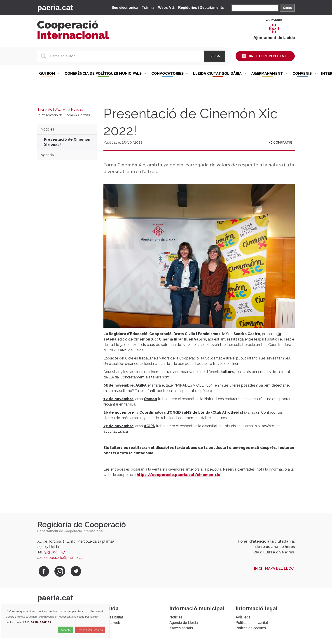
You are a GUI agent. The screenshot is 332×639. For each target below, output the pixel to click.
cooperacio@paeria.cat (63, 557)
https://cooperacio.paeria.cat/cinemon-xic (178, 475)
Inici (41, 109)
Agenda (47, 155)
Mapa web (111, 623)
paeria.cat (55, 7)
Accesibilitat (113, 617)
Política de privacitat (252, 623)
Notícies (77, 109)
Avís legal (243, 617)
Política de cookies (251, 628)
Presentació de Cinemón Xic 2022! (67, 142)
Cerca (287, 7)
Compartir (282, 142)
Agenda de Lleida (183, 623)
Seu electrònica (125, 7)
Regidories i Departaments (201, 7)
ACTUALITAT (57, 109)
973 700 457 (54, 552)
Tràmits (148, 7)
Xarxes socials (181, 628)
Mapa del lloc (279, 568)
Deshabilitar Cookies (90, 630)
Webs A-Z (166, 7)
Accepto (65, 630)
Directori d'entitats (268, 56)
